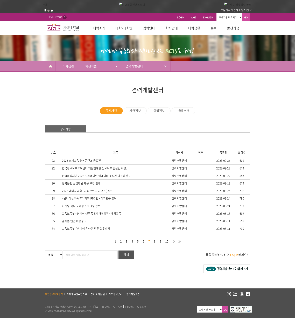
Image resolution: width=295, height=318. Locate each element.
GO (246, 17)
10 (166, 241)
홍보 (213, 28)
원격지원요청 (133, 294)
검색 (126, 254)
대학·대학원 (124, 28)
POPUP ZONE (57, 17)
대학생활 (194, 28)
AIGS (193, 17)
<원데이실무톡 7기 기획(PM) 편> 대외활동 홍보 (89, 198)
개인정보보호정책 (54, 294)
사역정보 (135, 110)
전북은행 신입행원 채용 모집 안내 (81, 183)
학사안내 (171, 28)
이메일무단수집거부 (77, 294)
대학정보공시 (115, 294)
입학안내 (149, 28)
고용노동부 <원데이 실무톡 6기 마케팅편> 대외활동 (91, 213)
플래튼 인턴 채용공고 (74, 221)
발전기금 (233, 28)
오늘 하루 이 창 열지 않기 (233, 10)
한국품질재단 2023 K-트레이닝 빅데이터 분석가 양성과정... (96, 176)
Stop (45, 10)
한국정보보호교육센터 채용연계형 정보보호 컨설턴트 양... (95, 168)
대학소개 (99, 28)
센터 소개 (183, 110)
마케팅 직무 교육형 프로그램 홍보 (81, 206)
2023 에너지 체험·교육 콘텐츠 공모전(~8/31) (88, 191)
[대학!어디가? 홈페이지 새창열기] (241, 308)
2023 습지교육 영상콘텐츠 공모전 (81, 160)
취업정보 (159, 110)
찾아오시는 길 (98, 294)
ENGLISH (208, 17)
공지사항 (111, 110)
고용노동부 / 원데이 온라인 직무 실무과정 (86, 228)
